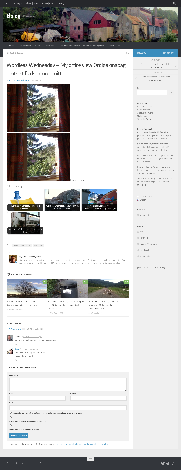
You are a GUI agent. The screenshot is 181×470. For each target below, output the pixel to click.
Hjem (7, 3)
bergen (15, 245)
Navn (12, 393)
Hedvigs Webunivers (148, 244)
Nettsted (12, 403)
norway (28, 245)
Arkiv (120, 45)
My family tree (146, 215)
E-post (73, 393)
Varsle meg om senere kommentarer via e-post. (28, 421)
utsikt (36, 245)
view (41, 245)
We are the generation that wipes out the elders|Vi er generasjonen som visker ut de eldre (154, 135)
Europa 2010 (49, 45)
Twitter (110, 45)
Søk (138, 88)
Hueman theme (39, 463)
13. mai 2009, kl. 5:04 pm (32, 337)
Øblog (13, 16)
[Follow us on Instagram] (172, 52)
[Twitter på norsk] (168, 52)
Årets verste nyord (145, 113)
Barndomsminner (144, 106)
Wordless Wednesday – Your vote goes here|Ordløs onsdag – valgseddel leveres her (66, 305)
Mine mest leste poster (93, 45)
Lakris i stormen (143, 110)
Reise (37, 45)
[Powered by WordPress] (16, 463)
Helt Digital (144, 250)
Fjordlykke (144, 238)
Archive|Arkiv (47, 3)
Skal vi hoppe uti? (144, 116)
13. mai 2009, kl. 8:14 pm (31, 349)
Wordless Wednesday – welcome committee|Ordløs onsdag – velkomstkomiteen (104, 305)
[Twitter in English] (164, 52)
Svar (16, 344)
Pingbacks (36, 329)
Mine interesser (24, 45)
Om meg (16, 3)
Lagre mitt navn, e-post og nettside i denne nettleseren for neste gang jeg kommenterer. (47, 413)
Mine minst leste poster (69, 45)
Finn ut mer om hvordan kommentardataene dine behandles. (81, 444)
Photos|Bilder (32, 3)
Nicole (17, 349)
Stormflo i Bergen (144, 119)
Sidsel (139, 178)
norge (22, 245)
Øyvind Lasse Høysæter (20, 80)
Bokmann (144, 232)
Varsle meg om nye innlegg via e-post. (24, 429)
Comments (17, 329)
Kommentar (14, 375)
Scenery (60, 3)
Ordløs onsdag (15, 53)
